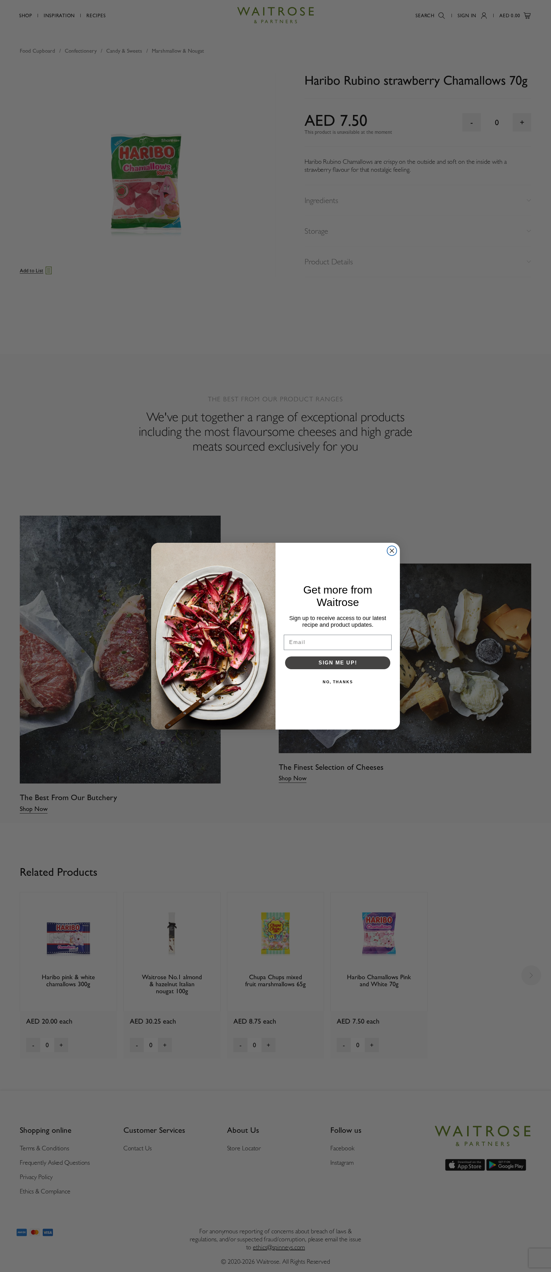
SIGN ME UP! (338, 662)
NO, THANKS (338, 682)
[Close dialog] (392, 551)
